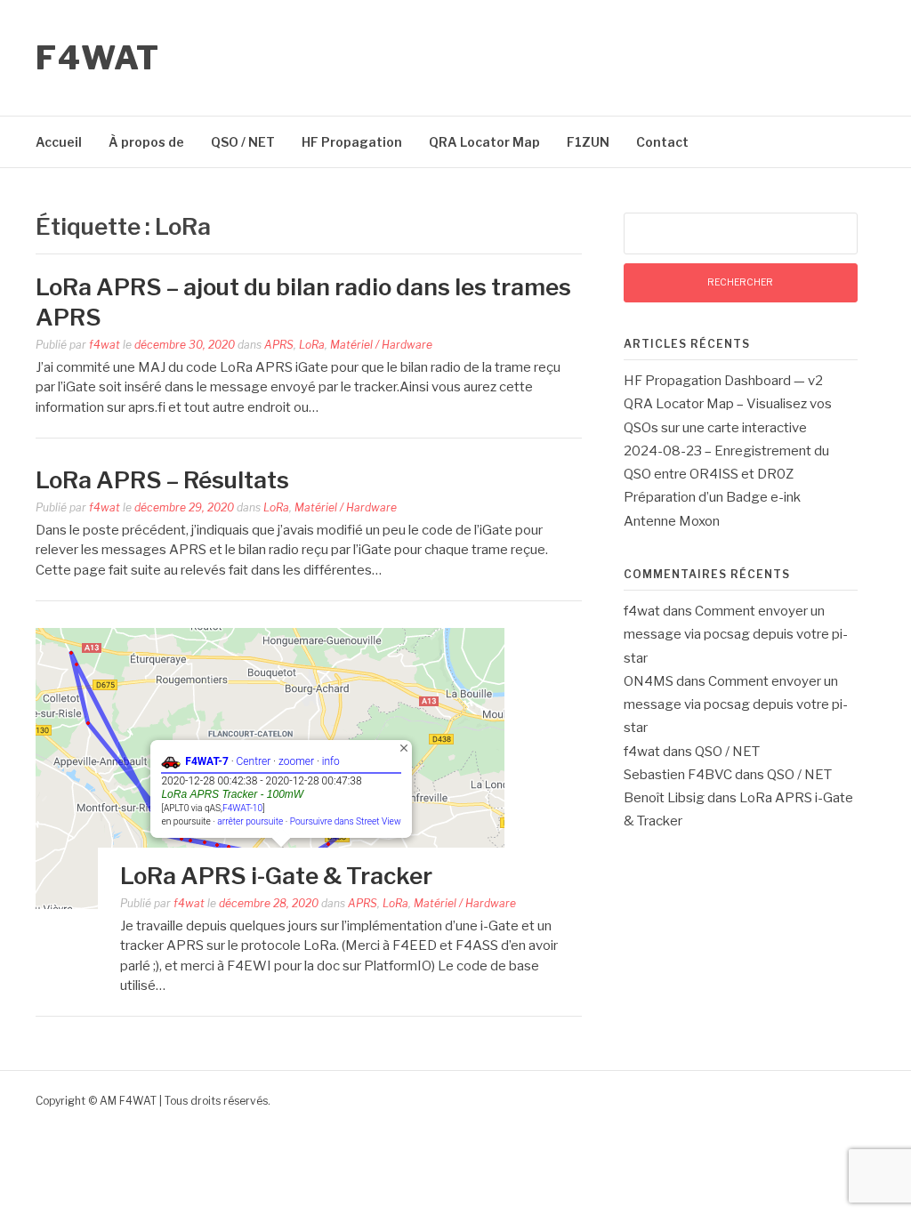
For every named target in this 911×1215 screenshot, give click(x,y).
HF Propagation (352, 141)
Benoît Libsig (664, 798)
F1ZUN (588, 141)
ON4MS (648, 681)
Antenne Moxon (672, 521)
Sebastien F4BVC (678, 775)
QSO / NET (243, 141)
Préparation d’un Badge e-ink (712, 497)
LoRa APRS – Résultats (162, 480)
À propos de (146, 141)
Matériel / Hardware (381, 344)
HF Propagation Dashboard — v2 (723, 381)
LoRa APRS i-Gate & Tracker (276, 875)
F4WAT (98, 57)
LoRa (312, 344)
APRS (279, 344)
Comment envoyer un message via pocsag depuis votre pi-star (736, 634)
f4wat (104, 344)
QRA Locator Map (484, 141)
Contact (662, 141)
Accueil (59, 141)
